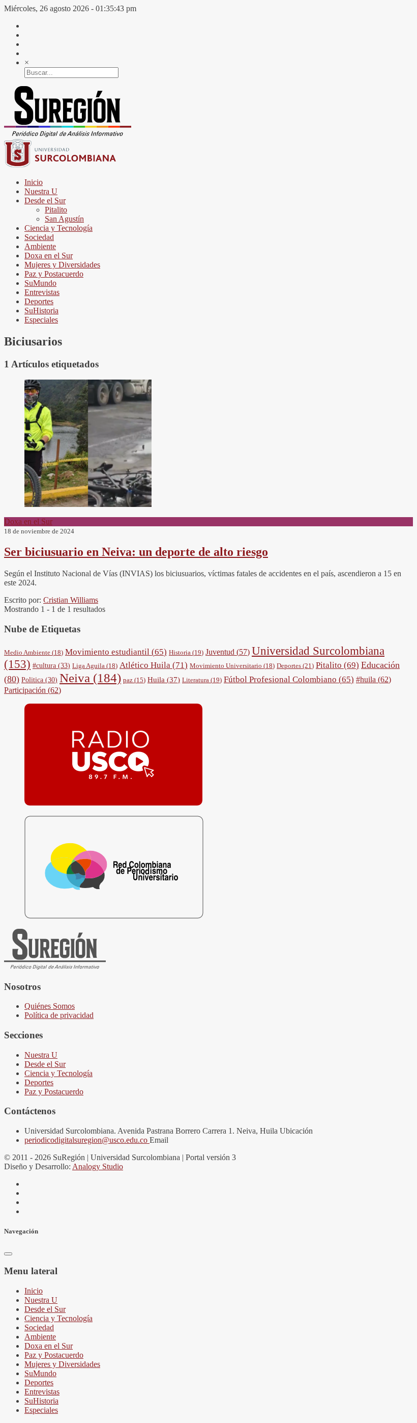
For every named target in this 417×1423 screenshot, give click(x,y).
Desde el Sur (45, 200)
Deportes (38, 301)
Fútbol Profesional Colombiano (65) (289, 679)
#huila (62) (373, 679)
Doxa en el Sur (48, 255)
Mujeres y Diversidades (62, 264)
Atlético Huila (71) (154, 665)
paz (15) (134, 680)
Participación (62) (32, 690)
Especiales (41, 319)
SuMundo (40, 283)
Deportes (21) (295, 665)
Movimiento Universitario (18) (232, 665)
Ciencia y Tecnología (58, 228)
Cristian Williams (70, 600)
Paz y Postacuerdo (53, 274)
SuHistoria (41, 310)
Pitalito (56, 209)
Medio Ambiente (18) (33, 652)
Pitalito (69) (337, 665)
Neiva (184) (90, 678)
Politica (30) (39, 680)
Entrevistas (41, 292)
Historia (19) (186, 652)
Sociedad (39, 237)
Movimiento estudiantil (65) (116, 652)
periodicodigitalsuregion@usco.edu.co (87, 1140)
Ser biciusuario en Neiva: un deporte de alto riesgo (136, 551)
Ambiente (40, 246)
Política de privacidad (59, 1015)
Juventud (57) (227, 652)
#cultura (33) (51, 665)
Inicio (33, 182)
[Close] (8, 1253)
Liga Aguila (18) (94, 665)
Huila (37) (163, 680)
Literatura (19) (202, 680)
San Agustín (64, 218)
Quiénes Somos (49, 1006)
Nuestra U (40, 191)
